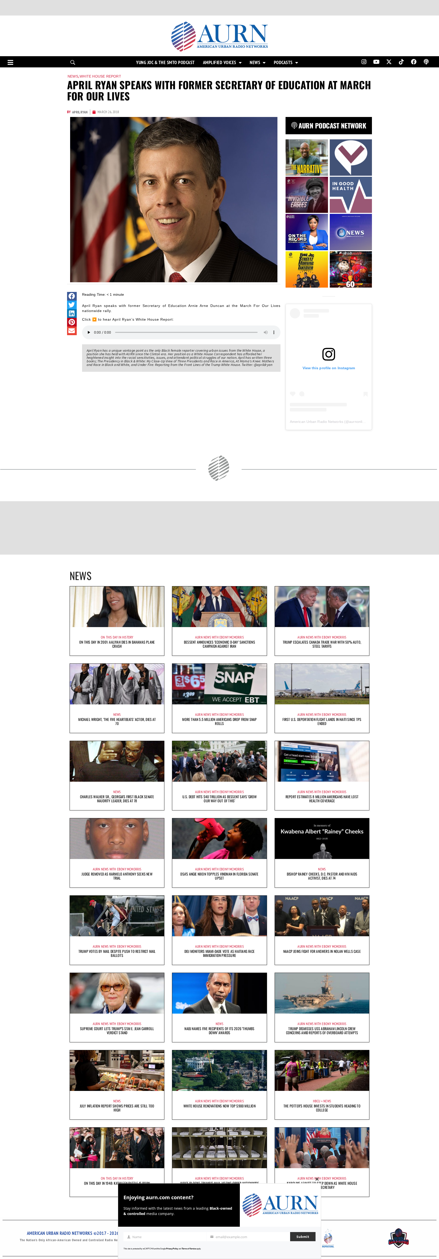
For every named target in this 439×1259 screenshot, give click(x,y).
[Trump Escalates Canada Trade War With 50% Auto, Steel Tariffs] (322, 606)
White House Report (100, 76)
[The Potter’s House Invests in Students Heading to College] (322, 1070)
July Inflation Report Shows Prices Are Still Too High (117, 1108)
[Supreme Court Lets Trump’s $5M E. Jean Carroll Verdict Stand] (117, 993)
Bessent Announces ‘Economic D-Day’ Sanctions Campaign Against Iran (219, 644)
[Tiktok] (401, 61)
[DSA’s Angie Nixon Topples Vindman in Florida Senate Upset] (219, 838)
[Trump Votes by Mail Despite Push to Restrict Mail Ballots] (117, 916)
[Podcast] (426, 61)
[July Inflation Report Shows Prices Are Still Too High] (117, 1070)
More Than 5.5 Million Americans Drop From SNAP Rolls (219, 721)
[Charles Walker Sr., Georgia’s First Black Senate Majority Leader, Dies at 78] (117, 761)
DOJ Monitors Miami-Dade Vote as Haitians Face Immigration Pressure (219, 953)
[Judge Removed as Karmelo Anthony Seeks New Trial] (117, 838)
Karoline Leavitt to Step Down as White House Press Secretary (322, 1185)
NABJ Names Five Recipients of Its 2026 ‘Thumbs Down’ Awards (219, 1030)
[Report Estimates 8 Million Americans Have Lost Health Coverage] (322, 761)
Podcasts (283, 62)
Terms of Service (189, 1249)
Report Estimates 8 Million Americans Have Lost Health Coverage (322, 798)
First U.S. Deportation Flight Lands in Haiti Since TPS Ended (322, 721)
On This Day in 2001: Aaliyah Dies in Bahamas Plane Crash (117, 644)
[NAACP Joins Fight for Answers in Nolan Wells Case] (322, 916)
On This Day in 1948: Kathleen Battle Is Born (117, 1183)
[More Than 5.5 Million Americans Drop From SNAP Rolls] (219, 684)
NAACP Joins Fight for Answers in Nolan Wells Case (322, 951)
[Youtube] (376, 61)
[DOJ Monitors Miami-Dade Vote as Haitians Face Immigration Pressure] (219, 916)
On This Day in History (117, 637)
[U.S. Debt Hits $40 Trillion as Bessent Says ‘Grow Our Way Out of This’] (219, 761)
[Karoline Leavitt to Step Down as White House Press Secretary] (322, 1148)
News (255, 62)
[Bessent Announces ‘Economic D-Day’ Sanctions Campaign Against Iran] (219, 606)
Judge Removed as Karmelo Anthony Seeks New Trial (117, 876)
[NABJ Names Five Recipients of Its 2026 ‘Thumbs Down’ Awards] (219, 993)
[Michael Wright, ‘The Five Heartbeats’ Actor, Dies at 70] (117, 684)
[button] (72, 296)
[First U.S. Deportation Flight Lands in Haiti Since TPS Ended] (322, 684)
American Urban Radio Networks (316, 422)
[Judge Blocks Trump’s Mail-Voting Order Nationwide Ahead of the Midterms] (219, 1148)
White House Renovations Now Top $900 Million (219, 1105)
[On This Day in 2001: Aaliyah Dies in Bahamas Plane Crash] (117, 606)
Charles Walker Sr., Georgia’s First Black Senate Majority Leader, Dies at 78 (117, 798)
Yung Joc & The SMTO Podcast (165, 62)
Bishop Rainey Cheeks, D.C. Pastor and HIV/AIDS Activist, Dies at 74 (322, 876)
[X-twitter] (389, 61)
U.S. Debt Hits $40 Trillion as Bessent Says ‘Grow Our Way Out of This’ (219, 798)
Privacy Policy (172, 1249)
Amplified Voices (219, 62)
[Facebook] (413, 61)
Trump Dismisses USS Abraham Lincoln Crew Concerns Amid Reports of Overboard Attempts (322, 1030)
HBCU (316, 1101)
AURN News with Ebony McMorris (219, 637)
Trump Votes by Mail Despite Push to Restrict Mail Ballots (117, 953)
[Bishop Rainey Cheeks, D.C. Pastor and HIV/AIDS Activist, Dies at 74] (322, 838)
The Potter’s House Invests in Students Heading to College (322, 1108)
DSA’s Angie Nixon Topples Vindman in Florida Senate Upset (219, 876)
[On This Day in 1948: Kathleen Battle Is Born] (117, 1148)
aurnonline (357, 422)
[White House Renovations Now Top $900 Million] (219, 1070)
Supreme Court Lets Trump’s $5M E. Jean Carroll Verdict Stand (117, 1030)
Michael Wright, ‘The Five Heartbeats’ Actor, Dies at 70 (116, 721)
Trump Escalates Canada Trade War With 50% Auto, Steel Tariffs (322, 644)
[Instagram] (363, 61)
